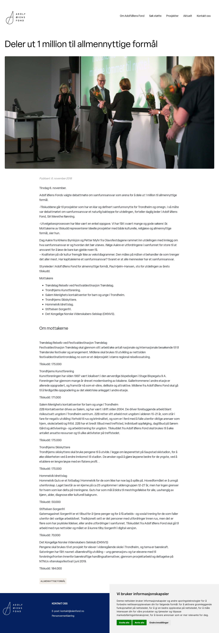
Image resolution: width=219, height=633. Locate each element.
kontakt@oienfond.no (72, 611)
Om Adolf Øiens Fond (132, 16)
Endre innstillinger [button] (159, 622)
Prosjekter (172, 16)
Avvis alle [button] (139, 622)
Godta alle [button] (124, 622)
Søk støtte (155, 16)
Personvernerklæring (63, 615)
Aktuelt (187, 16)
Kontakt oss (204, 16)
